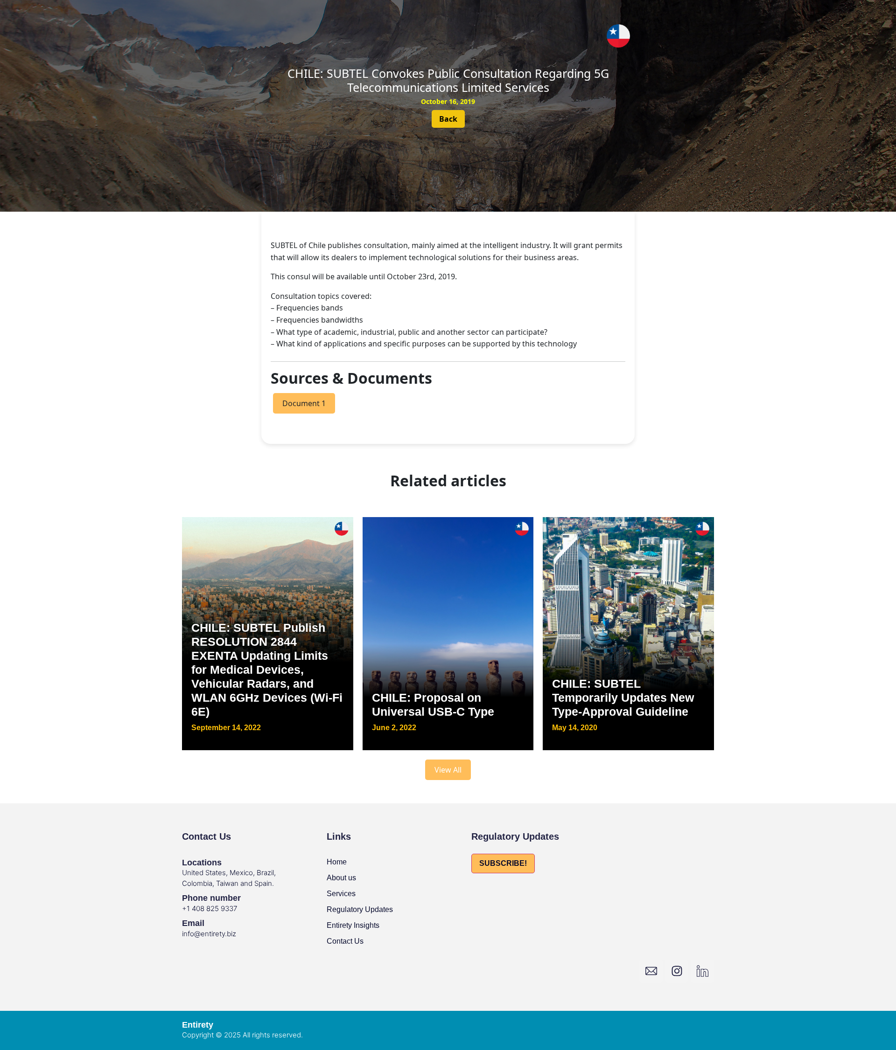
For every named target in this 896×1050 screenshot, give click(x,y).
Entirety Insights (353, 925)
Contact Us (345, 941)
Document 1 (304, 403)
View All (448, 770)
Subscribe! (503, 863)
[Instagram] (676, 971)
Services (341, 894)
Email (193, 923)
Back (448, 119)
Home (337, 862)
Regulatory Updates (360, 909)
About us (341, 878)
